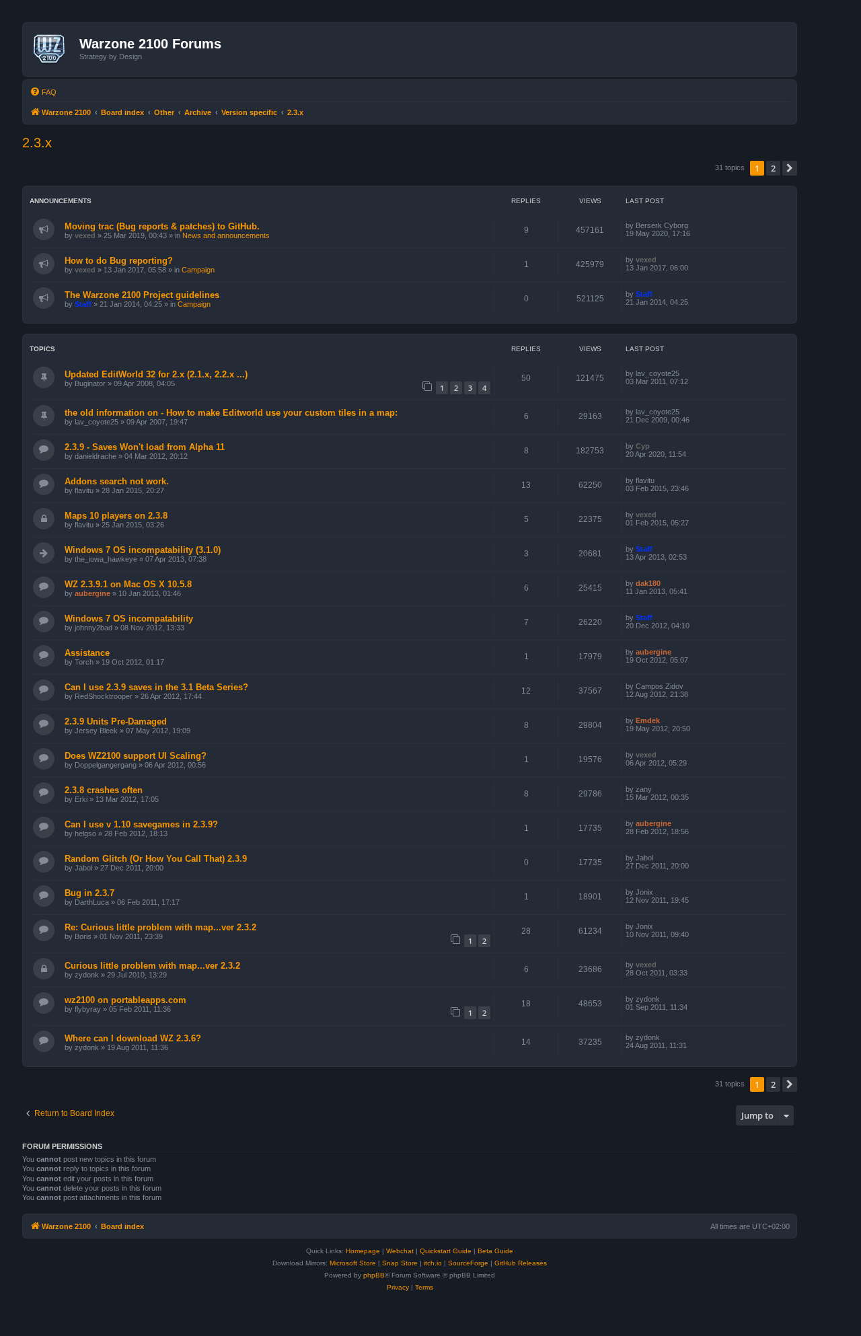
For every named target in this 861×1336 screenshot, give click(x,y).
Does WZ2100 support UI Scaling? (136, 756)
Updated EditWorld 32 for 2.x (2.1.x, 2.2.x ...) (156, 374)
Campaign (198, 270)
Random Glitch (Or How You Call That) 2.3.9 (156, 859)
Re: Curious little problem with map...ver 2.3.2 (160, 927)
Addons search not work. (117, 481)
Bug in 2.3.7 (89, 893)
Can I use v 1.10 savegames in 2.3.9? (141, 824)
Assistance (87, 653)
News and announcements (226, 235)
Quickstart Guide (446, 1251)
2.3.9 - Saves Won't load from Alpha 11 (145, 447)
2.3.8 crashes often (104, 790)
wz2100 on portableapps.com (125, 1000)
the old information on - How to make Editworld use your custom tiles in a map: (231, 413)
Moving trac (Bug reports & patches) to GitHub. (162, 226)
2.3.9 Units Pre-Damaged (116, 721)
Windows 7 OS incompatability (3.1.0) (143, 550)
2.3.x (37, 142)
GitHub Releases (520, 1263)
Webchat (400, 1251)
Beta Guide (495, 1251)
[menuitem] (43, 92)
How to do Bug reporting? (119, 261)
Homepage (363, 1251)
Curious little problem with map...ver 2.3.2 (152, 966)
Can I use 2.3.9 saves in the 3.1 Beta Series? (156, 687)
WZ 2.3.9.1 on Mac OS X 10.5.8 (128, 584)
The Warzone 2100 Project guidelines (142, 295)
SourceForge (468, 1263)
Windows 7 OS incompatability (129, 619)
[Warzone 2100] (52, 49)
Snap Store (400, 1263)
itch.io (433, 1263)
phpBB (374, 1275)
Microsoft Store (353, 1263)
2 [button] (773, 168)
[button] (789, 168)
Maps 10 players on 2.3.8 (116, 516)
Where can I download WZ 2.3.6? (133, 1038)
